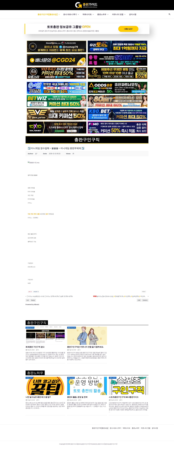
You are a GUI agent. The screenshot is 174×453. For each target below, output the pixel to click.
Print (144, 292)
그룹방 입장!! (128, 29)
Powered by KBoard (32, 304)
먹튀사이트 (87, 14)
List (28, 300)
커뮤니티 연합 (117, 14)
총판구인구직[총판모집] (48, 14)
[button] (59, 14)
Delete (145, 300)
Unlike (36, 292)
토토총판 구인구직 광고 (35, 347)
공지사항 (132, 14)
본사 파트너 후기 (70, 14)
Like (30, 292)
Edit (139, 300)
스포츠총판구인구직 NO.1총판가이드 (124, 397)
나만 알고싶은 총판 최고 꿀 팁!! (38, 397)
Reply (33, 300)
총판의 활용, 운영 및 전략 (77, 397)
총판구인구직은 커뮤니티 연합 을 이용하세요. (85, 347)
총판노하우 (101, 14)
